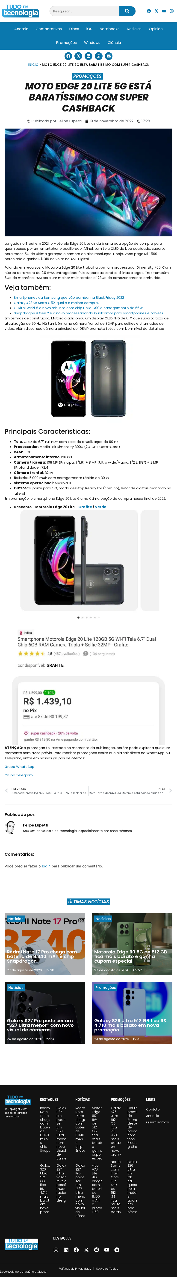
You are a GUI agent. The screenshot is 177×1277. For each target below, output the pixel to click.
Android (21, 29)
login (46, 866)
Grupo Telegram (19, 775)
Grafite (85, 507)
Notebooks (109, 29)
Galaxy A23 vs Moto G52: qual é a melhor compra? (57, 302)
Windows (92, 42)
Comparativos (49, 29)
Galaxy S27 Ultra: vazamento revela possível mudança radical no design (66, 1182)
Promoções (66, 42)
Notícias (134, 29)
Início (33, 64)
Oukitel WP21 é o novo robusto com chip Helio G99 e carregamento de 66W (78, 307)
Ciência (114, 42)
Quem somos (157, 1122)
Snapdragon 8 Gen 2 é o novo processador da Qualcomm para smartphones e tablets (88, 313)
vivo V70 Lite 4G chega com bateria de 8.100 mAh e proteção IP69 (100, 1188)
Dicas (74, 29)
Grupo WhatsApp (19, 766)
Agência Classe (36, 1272)
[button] (68, 56)
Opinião (156, 29)
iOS (89, 29)
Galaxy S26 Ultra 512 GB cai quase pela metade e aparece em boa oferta (134, 1186)
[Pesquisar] (127, 11)
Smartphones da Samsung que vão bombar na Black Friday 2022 (69, 297)
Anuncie (152, 1115)
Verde (100, 507)
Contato (153, 1109)
